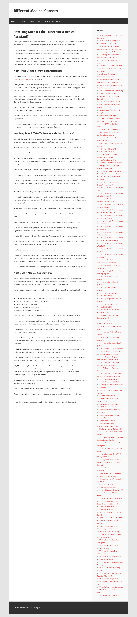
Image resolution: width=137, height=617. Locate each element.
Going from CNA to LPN (107, 149)
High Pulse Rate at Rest (107, 160)
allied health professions (22, 79)
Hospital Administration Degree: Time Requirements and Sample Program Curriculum (109, 165)
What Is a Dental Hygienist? (108, 579)
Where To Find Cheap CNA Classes (111, 587)
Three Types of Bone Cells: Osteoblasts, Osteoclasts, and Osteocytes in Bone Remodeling (108, 529)
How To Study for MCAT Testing (110, 382)
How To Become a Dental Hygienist (111, 349)
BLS (51, 91)
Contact (23, 21)
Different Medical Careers (36, 10)
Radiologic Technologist (107, 487)
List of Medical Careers (107, 421)
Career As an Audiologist (107, 116)
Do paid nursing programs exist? (110, 129)
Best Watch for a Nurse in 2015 (110, 102)
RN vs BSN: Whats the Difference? (110, 498)
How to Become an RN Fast (108, 379)
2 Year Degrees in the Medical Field (111, 52)
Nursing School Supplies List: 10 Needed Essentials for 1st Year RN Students (109, 462)
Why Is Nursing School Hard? (109, 595)
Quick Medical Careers (106, 484)
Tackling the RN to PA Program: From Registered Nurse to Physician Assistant (109, 520)
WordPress (25, 608)
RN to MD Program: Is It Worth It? (111, 490)
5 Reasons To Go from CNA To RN (110, 66)
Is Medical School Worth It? (108, 396)
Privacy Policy (35, 21)
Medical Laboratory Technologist (110, 429)
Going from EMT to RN (107, 152)
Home (13, 21)
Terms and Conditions (52, 21)
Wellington (36, 608)
